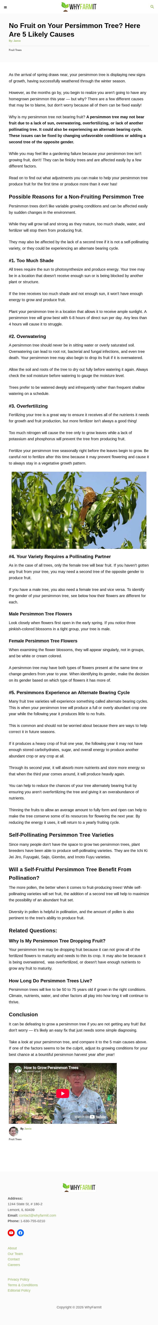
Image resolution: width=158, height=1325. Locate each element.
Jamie (17, 40)
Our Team (15, 1254)
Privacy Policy (18, 1279)
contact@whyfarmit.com (37, 1215)
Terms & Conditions (23, 1285)
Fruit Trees (15, 50)
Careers (14, 1265)
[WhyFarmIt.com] (79, 7)
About (12, 1248)
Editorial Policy (19, 1290)
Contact (14, 1259)
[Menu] (6, 7)
